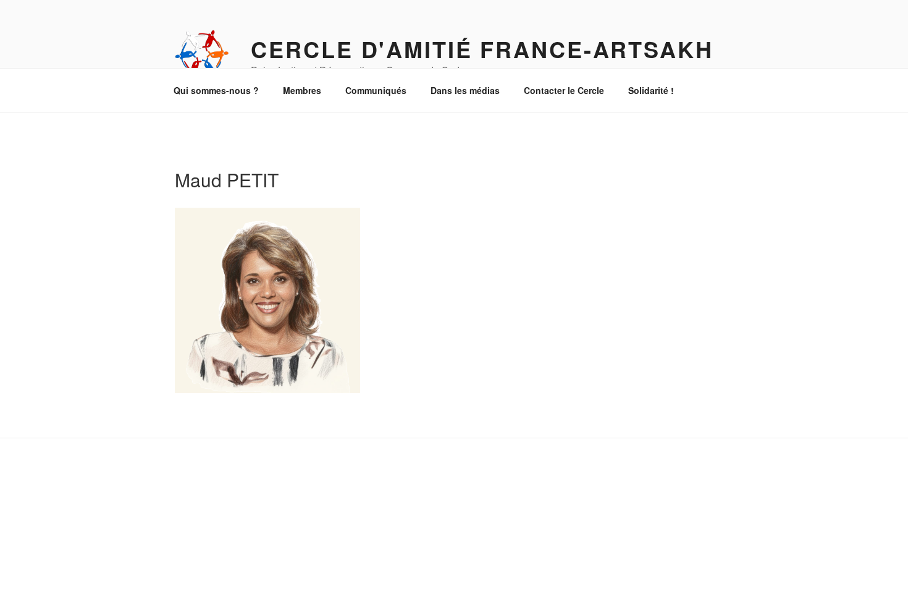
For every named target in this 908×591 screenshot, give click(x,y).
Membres (302, 90)
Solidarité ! (651, 90)
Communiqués (375, 90)
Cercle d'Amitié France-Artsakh (482, 49)
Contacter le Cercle (564, 90)
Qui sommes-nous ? (216, 90)
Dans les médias (465, 90)
